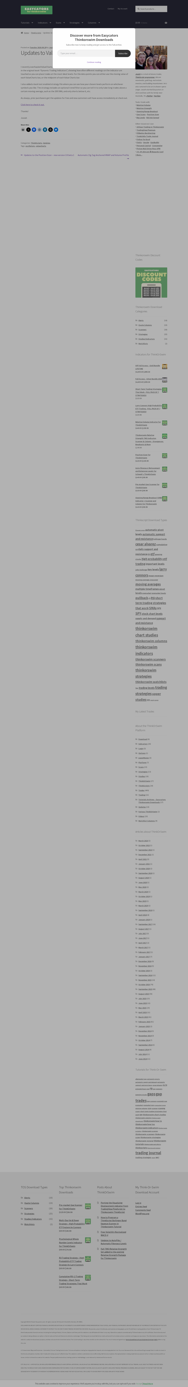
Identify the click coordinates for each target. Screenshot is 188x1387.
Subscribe (122, 53)
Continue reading (94, 62)
